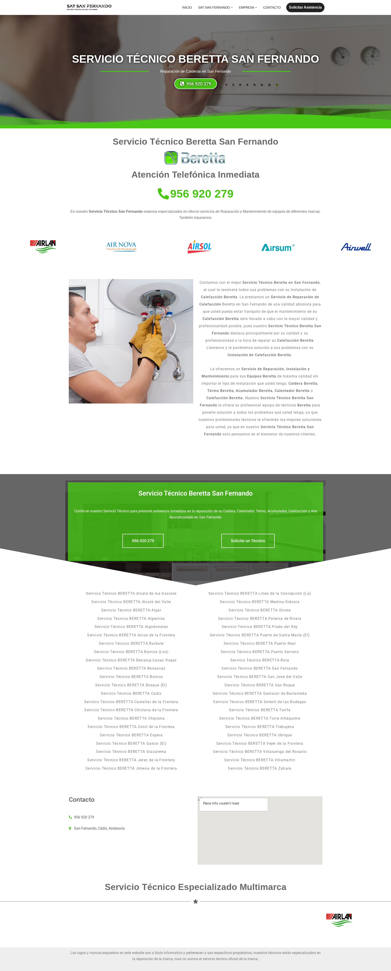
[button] (232, 7)
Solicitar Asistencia (305, 7)
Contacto (272, 7)
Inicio (187, 7)
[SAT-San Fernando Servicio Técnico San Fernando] (89, 7)
